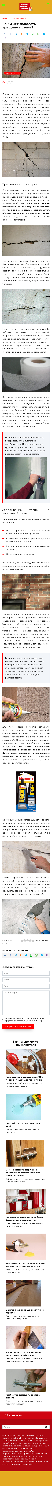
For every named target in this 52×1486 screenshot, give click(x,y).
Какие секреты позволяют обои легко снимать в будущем (23, 1354)
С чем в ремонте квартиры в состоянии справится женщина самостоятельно (23, 1173)
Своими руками (12, 73)
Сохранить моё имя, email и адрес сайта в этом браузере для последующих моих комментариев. (25, 1020)
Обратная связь (13, 1415)
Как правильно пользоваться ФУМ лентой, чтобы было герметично (24, 1078)
